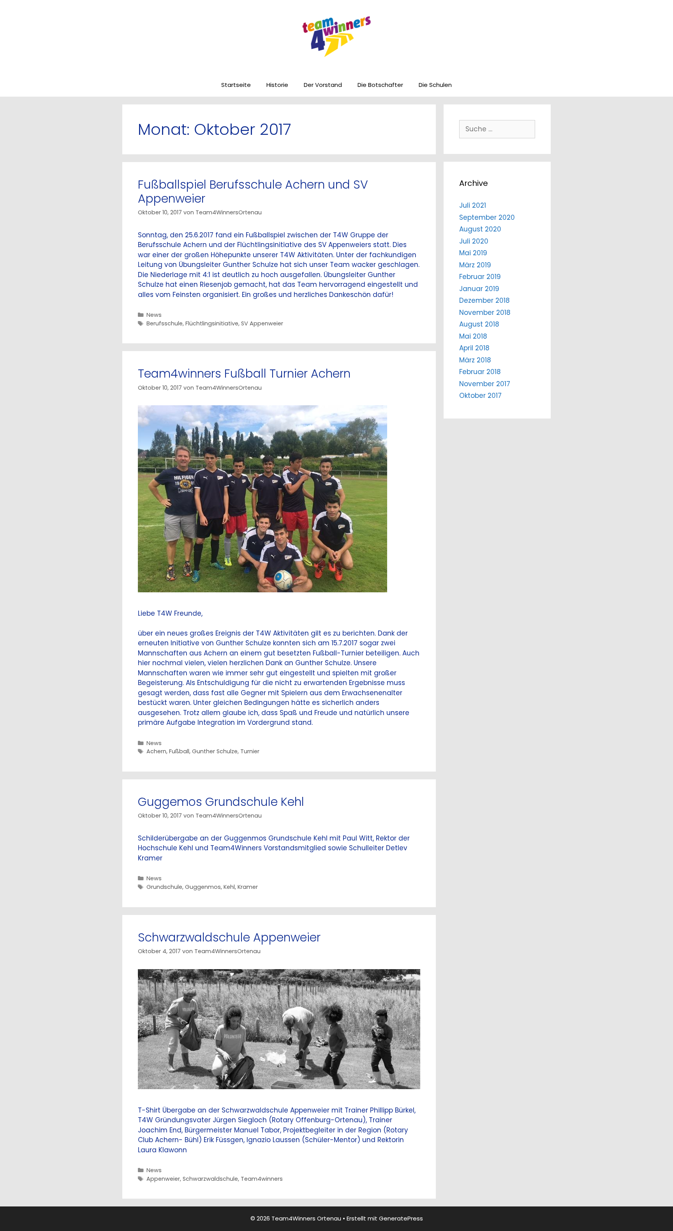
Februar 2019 (480, 276)
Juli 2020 (473, 241)
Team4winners (262, 1179)
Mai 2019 (473, 253)
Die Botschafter (380, 85)
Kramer (248, 887)
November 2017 (484, 384)
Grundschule (164, 887)
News (154, 315)
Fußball (179, 751)
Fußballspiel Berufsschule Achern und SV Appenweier (253, 191)
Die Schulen (435, 85)
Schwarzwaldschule (210, 1179)
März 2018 (475, 360)
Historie (277, 85)
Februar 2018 (480, 371)
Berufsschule (164, 323)
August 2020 (480, 229)
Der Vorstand (323, 85)
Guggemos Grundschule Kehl (221, 801)
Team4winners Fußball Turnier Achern (244, 373)
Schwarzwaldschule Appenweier (229, 937)
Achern (156, 751)
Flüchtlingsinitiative (211, 323)
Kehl (229, 887)
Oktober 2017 (480, 395)
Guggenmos (203, 887)
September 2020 (487, 217)
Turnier (249, 751)
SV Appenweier (262, 323)
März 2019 (475, 265)
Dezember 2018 (484, 300)
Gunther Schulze (215, 751)
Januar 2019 (479, 288)
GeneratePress (401, 1218)
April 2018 (474, 348)
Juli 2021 (472, 205)
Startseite (236, 85)
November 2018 (485, 312)
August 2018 (479, 324)
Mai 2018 (473, 336)
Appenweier (163, 1179)
